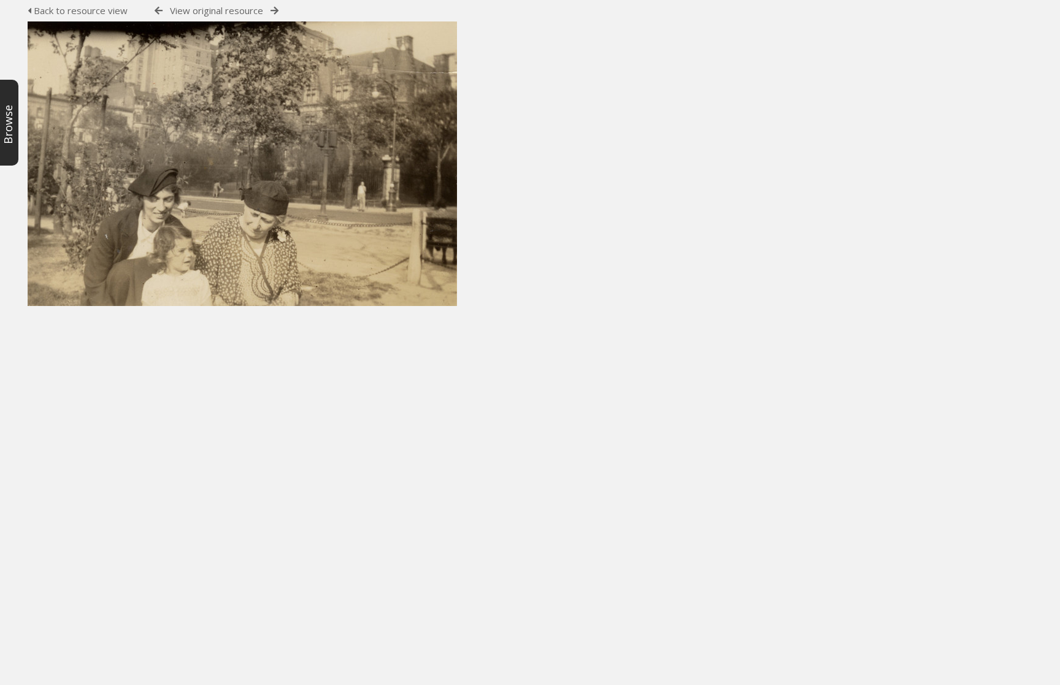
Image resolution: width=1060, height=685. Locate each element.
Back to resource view (79, 10)
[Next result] (274, 10)
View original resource (216, 10)
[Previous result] (159, 10)
